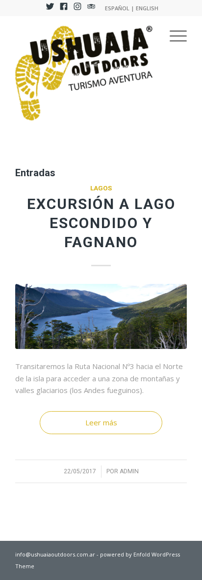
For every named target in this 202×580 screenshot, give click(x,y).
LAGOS (101, 188)
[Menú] (173, 35)
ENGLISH (147, 8)
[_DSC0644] (101, 316)
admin (129, 471)
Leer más (101, 422)
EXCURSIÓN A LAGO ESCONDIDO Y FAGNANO (101, 223)
